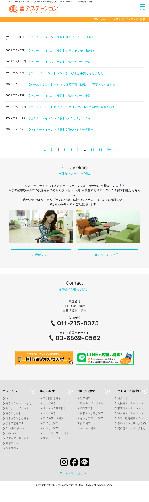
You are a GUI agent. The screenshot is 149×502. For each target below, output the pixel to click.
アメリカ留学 (50, 423)
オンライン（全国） (108, 255)
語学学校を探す (15, 423)
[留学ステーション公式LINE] (84, 463)
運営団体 (122, 398)
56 (109, 149)
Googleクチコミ (15, 428)
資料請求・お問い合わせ (131, 428)
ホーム (9, 398)
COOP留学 (86, 408)
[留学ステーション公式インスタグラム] (64, 463)
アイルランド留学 (53, 418)
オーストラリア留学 (54, 408)
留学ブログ (12, 448)
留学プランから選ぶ (17, 418)
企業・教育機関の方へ (130, 418)
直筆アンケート (15, 443)
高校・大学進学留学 (91, 413)
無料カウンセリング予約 (131, 423)
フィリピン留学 (52, 438)
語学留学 (85, 398)
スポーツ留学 (88, 428)
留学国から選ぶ (52, 398)
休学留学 (85, 423)
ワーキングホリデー (91, 403)
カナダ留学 (49, 403)
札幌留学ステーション (130, 403)
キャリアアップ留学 (91, 418)
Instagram (12, 433)
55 (100, 149)
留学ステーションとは (18, 403)
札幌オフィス (41, 255)
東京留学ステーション (130, 408)
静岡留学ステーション (130, 413)
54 (92, 149)
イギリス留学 (50, 428)
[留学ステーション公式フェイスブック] (74, 463)
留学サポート (13, 413)
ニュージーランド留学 (56, 433)
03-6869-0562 (78, 338)
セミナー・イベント (17, 408)
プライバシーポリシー (74, 473)
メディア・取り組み (17, 438)
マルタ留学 (49, 413)
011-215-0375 (78, 323)
